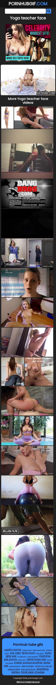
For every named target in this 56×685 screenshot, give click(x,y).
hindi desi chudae (33, 672)
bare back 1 (40, 653)
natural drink (14, 669)
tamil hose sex (36, 659)
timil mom (28, 653)
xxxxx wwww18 (32, 656)
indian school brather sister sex (27, 664)
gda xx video (28, 666)
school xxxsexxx (14, 666)
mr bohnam (21, 656)
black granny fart (39, 650)
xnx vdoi (15, 653)
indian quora (27, 650)
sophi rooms (12, 649)
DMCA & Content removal (28, 682)
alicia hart (22, 660)
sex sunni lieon (28, 669)
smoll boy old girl (43, 666)
